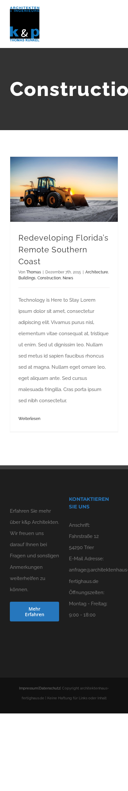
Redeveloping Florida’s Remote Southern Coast (63, 249)
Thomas (33, 272)
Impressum (28, 688)
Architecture (96, 272)
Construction (49, 278)
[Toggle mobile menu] (115, 18)
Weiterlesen (29, 418)
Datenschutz (49, 688)
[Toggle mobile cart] (103, 18)
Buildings (26, 278)
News (68, 278)
